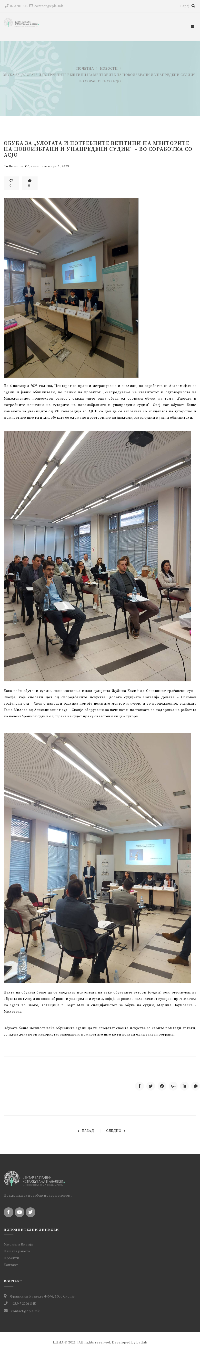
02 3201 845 (19, 6)
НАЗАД (88, 1131)
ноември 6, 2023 (55, 166)
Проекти (12, 1258)
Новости (109, 68)
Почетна (85, 68)
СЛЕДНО (113, 1131)
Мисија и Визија (18, 1244)
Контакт (11, 1265)
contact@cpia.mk (48, 6)
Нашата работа (17, 1251)
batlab (141, 1342)
